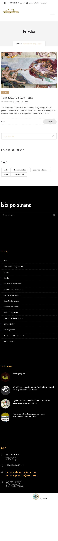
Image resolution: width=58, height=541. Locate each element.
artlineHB (18, 102)
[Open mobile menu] (52, 13)
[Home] (11, 12)
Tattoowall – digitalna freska (17, 98)
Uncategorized (9, 330)
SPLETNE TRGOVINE (13, 318)
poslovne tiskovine (40, 170)
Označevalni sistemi (11, 301)
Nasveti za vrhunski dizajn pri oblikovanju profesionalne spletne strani (29, 415)
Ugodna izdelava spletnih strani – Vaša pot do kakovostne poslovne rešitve (31, 401)
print (6, 174)
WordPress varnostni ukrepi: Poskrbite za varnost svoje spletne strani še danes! (33, 388)
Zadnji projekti (10, 341)
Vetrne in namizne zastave (14, 336)
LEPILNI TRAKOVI (12, 295)
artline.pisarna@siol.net (22, 475)
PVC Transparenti (11, 313)
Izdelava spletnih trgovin (13, 290)
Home (18, 44)
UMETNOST (19, 174)
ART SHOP (43, 498)
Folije (6, 272)
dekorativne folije (20, 170)
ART (6, 170)
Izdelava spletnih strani (13, 284)
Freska (6, 278)
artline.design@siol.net (21, 472)
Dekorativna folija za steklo (14, 267)
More (3, 122)
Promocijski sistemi (11, 307)
